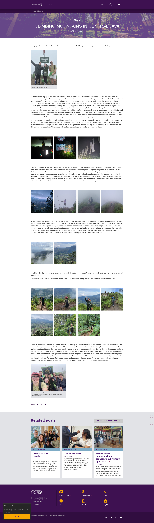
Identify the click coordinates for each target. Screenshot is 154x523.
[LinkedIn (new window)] (116, 517)
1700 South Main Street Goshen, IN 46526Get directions (40, 499)
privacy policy (25, 509)
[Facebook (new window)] (111, 517)
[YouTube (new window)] (121, 517)
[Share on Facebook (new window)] (37, 404)
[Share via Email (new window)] (45, 404)
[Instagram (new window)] (106, 517)
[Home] (41, 4)
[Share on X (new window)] (41, 404)
